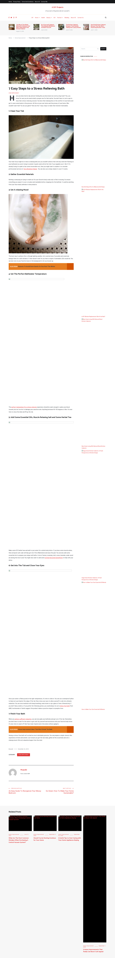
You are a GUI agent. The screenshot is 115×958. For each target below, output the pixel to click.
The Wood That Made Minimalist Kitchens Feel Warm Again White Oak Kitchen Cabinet (23, 26)
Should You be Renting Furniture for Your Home (45, 839)
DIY (32, 17)
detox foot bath (65, 706)
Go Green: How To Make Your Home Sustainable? (60, 791)
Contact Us (81, 17)
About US (37, 1)
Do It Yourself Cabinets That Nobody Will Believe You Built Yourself (48, 26)
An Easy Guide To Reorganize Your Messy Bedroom (25, 791)
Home (10, 1)
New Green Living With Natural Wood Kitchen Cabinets (93, 447)
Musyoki (11, 749)
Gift (55, 17)
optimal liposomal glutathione (54, 558)
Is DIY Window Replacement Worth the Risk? (93, 316)
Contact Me (44, 1)
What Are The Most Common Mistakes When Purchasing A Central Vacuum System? (19, 840)
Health (43, 17)
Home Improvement (14, 93)
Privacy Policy (16, 1)
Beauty (48, 17)
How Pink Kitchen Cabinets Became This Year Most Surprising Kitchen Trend (98, 26)
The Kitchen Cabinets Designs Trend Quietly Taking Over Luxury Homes (73, 26)
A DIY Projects (57, 7)
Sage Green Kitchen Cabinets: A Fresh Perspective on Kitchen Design (92, 578)
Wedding (66, 17)
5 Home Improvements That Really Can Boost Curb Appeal (93, 950)
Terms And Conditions (28, 1)
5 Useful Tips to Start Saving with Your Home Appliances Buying (69, 839)
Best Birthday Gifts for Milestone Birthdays (93, 187)
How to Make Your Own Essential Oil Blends (93, 709)
